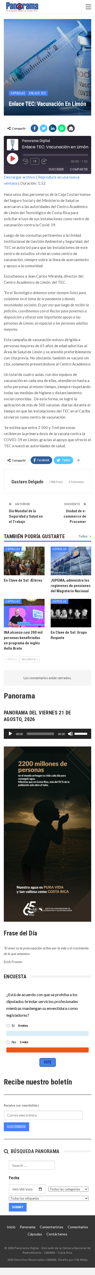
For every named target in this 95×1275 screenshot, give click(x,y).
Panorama (27, 1227)
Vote (47, 1062)
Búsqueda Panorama (34, 1151)
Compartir (79, 169)
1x (34, 161)
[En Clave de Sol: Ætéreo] (24, 561)
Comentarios (78, 1227)
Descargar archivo (19, 177)
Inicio (11, 1227)
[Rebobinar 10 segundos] (25, 161)
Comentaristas (51, 1227)
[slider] (81, 733)
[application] (47, 734)
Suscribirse (16, 1127)
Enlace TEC (37, 93)
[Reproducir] (10, 733)
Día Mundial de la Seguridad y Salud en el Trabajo (26, 516)
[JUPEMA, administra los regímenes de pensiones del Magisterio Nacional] (71, 561)
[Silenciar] (70, 733)
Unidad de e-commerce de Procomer (75, 516)
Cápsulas (18, 93)
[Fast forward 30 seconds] (44, 161)
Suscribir (56, 169)
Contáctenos (56, 1234)
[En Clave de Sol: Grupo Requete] (71, 613)
